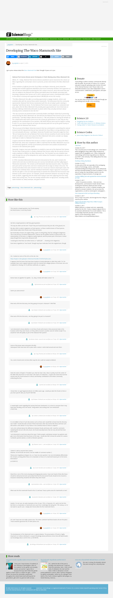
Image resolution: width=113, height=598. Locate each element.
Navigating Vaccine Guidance (85, 121)
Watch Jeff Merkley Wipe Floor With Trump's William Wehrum (88, 202)
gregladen (10, 44)
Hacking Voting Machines (83, 161)
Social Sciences (43, 39)
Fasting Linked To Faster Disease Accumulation (90, 125)
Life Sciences (10, 39)
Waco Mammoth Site (30, 70)
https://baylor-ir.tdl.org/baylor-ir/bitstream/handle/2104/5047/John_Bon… (31, 259)
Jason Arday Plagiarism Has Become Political (89, 135)
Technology (86, 39)
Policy (60, 39)
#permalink (63, 217)
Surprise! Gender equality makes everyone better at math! (22, 560)
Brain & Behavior (75, 39)
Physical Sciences (21, 39)
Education (53, 39)
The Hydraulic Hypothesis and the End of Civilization (53, 560)
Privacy (34, 588)
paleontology (15, 187)
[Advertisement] (56, 15)
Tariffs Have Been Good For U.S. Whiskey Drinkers (91, 123)
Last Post (78, 145)
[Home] (23, 34)
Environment (32, 39)
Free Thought (96, 39)
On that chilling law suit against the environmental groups (90, 177)
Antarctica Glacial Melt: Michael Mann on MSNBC (90, 560)
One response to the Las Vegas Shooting (87, 193)
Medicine (66, 39)
